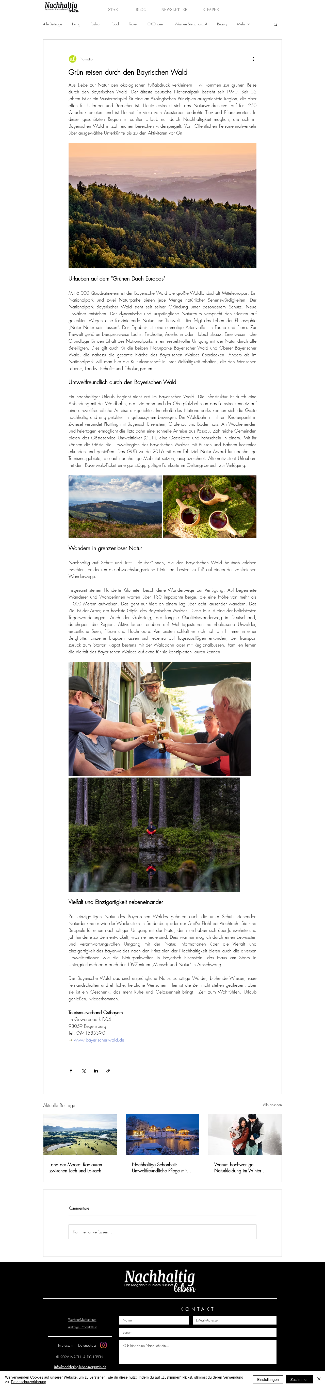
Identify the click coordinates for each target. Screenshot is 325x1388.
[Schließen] (319, 1379)
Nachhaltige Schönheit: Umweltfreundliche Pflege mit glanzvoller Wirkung (159, 1167)
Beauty (222, 24)
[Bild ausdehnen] (115, 506)
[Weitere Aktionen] (253, 59)
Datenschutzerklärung (28, 1381)
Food (115, 24)
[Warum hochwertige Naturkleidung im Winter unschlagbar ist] (245, 1134)
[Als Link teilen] (108, 1070)
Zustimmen (299, 1379)
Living (76, 24)
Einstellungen (268, 1379)
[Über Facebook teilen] (71, 1070)
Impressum (65, 1345)
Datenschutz (87, 1345)
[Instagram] (103, 1345)
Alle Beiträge (52, 24)
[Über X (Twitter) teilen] (83, 1070)
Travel (133, 24)
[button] (275, 24)
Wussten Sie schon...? (191, 24)
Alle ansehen (272, 1104)
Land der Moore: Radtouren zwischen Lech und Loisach (76, 1167)
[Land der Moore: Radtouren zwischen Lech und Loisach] (80, 1134)
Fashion (95, 24)
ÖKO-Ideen (156, 24)
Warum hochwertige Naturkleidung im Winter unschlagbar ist (237, 1167)
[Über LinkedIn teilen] (95, 1070)
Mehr (241, 24)
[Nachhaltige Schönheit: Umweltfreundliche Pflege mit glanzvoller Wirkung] (162, 1134)
